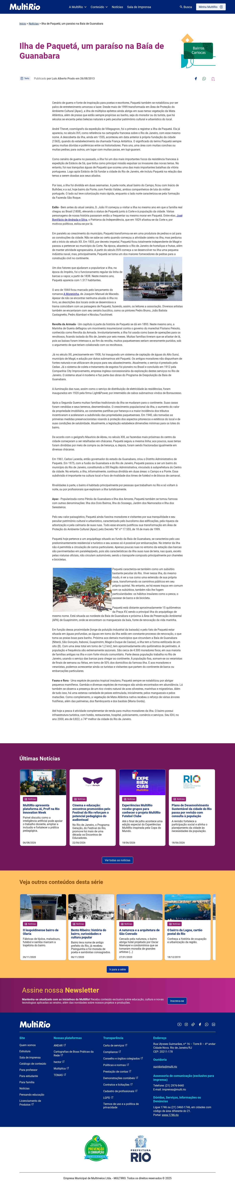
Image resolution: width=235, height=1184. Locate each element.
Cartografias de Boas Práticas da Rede (74, 1053)
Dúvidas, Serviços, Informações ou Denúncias (177, 1099)
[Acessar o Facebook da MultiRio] (200, 1024)
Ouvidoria (160, 1059)
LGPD (107, 1097)
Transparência (113, 1038)
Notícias (117, 7)
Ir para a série (117, 969)
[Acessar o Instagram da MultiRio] (186, 1024)
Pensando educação (31, 1094)
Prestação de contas (116, 1071)
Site (22, 1038)
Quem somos (27, 1045)
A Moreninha (71, 294)
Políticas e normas (114, 1065)
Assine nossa (60, 990)
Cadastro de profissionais (119, 1091)
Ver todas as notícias (117, 860)
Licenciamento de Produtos (30, 1102)
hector (58, 1062)
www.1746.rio (170, 1115)
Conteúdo (97, 7)
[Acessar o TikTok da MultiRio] (193, 1024)
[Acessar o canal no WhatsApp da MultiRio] (207, 1024)
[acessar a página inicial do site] (24, 7)
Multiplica (60, 1068)
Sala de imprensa (30, 1057)
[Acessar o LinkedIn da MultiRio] (213, 1024)
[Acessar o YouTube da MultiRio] (179, 1024)
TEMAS (58, 1075)
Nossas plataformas (68, 1038)
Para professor (28, 1070)
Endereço (159, 1038)
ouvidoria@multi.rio (165, 1066)
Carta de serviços (114, 1045)
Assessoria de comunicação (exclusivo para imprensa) (183, 1077)
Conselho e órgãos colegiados (121, 1058)
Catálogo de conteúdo (32, 1063)
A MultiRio (76, 7)
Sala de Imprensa (139, 7)
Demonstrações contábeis (119, 1078)
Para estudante (28, 1076)
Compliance (110, 1052)
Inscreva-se (177, 1001)
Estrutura (24, 1051)
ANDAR (58, 1045)
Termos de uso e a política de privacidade (121, 1105)
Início (22, 23)
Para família (26, 1082)
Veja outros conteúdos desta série (61, 882)
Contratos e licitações (116, 1084)
